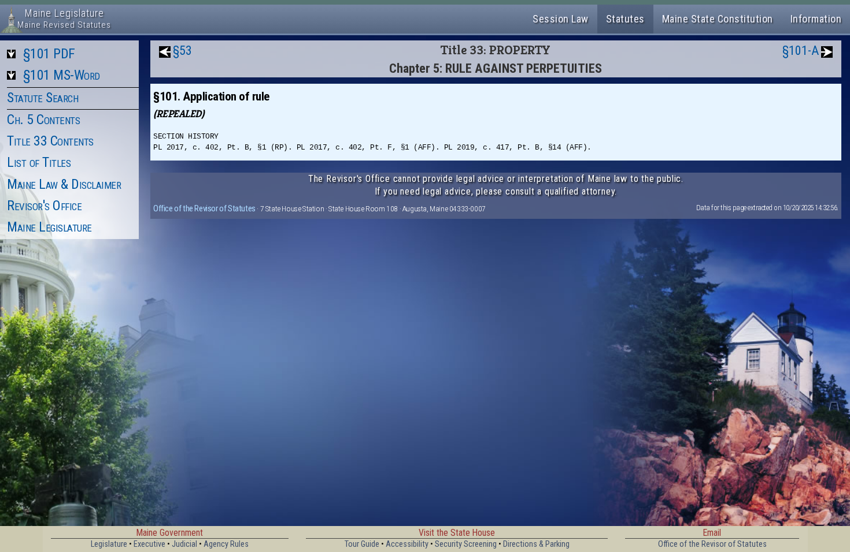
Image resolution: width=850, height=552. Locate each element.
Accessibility (407, 544)
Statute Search (42, 97)
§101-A (800, 50)
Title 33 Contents (50, 141)
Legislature (109, 544)
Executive (149, 544)
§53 (182, 50)
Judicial (184, 544)
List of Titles (39, 162)
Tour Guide (362, 544)
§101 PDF (49, 54)
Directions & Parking (536, 544)
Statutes (625, 19)
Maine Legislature (49, 227)
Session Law (561, 19)
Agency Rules (226, 544)
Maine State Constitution (717, 19)
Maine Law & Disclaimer (64, 184)
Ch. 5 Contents (43, 119)
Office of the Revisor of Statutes (204, 208)
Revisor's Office (44, 205)
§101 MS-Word (61, 75)
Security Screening (466, 544)
